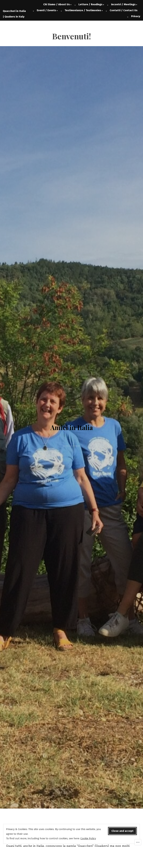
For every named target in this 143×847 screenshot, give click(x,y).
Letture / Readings (90, 4)
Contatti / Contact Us (123, 10)
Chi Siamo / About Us (56, 4)
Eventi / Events (46, 10)
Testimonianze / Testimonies (83, 10)
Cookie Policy (88, 838)
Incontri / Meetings (123, 4)
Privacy (135, 16)
